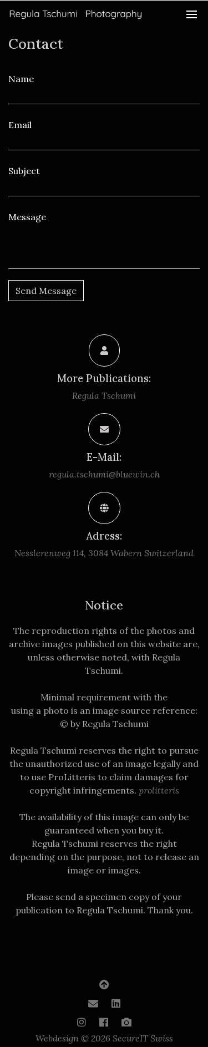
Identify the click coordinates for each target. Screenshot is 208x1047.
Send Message (46, 290)
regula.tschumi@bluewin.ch (104, 474)
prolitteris (159, 790)
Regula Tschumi (104, 395)
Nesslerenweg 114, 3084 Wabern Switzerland (104, 552)
